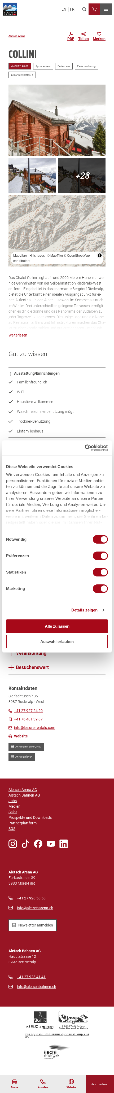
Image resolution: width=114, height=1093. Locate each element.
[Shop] (94, 9)
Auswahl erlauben (57, 641)
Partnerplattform (22, 823)
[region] (57, 231)
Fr (72, 9)
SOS (11, 829)
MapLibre (20, 255)
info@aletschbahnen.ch (36, 987)
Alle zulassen (57, 626)
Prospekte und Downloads (30, 817)
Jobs (12, 801)
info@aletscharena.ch (35, 908)
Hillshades (37, 255)
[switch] (100, 556)
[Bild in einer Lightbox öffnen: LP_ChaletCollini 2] (82, 175)
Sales (12, 812)
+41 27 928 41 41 (31, 977)
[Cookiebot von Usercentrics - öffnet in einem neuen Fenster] (85, 447)
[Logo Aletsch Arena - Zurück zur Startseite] (10, 9)
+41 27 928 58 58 (31, 898)
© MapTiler (55, 255)
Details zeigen (84, 610)
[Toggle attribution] (100, 255)
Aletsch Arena (16, 35)
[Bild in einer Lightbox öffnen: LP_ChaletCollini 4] (32, 175)
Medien (14, 806)
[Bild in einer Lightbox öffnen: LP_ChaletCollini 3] (57, 120)
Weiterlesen (17, 335)
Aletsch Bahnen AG (24, 795)
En (64, 9)
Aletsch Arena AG (22, 790)
